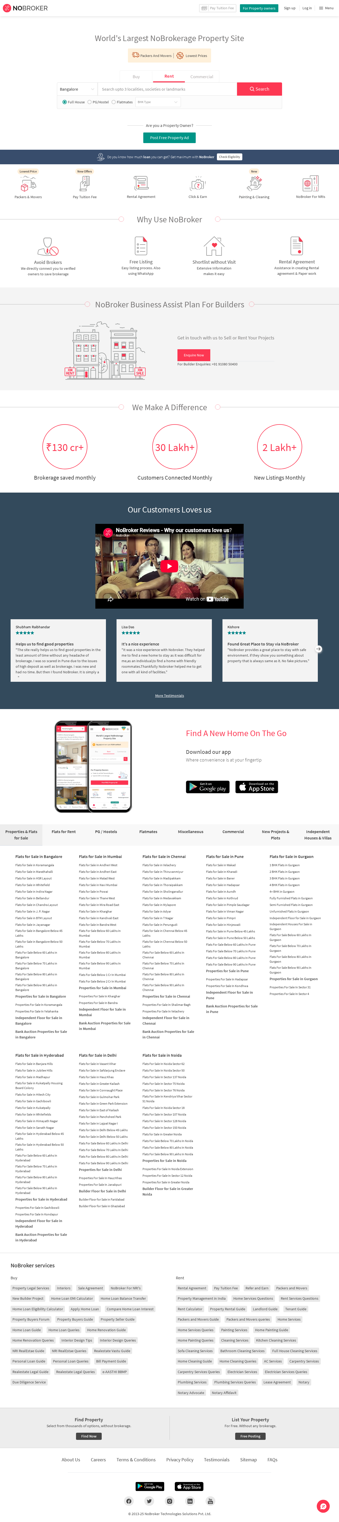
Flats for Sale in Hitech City (33, 1094)
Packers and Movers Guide (198, 1319)
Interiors (63, 1288)
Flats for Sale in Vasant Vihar (97, 1064)
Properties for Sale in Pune (227, 970)
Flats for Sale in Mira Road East (99, 905)
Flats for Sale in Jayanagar (32, 925)
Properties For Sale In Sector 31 (290, 987)
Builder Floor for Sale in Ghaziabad (102, 1206)
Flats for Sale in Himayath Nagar (36, 1121)
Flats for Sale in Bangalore (38, 856)
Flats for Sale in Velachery (159, 865)
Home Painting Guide (271, 1330)
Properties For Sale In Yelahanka (36, 1011)
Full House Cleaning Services (294, 1350)
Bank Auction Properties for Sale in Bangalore (41, 1034)
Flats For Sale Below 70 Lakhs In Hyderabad (36, 1168)
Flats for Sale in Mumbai (100, 856)
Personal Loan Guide (28, 1361)
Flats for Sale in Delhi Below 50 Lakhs (103, 1137)
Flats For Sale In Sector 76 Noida (163, 1090)
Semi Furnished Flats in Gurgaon (291, 905)
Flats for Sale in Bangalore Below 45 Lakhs (39, 933)
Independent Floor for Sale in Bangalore (38, 1020)
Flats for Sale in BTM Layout (33, 918)
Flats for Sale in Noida (162, 1055)
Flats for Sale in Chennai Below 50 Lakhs (164, 944)
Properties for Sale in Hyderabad (41, 1199)
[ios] (189, 1486)
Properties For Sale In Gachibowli (37, 1208)
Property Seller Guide (118, 1319)
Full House (76, 102)
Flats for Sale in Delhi (98, 1055)
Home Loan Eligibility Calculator (37, 1309)
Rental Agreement (192, 1288)
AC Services (273, 1361)
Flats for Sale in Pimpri (221, 918)
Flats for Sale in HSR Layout (33, 878)
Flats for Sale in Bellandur (32, 898)
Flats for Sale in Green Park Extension (103, 1103)
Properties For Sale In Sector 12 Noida (167, 1176)
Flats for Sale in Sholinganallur (162, 891)
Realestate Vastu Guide (112, 1350)
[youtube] (210, 1501)
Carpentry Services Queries (199, 1371)
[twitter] (149, 1501)
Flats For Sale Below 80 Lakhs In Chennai (163, 976)
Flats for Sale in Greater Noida (162, 1134)
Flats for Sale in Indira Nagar (33, 891)
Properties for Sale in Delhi (100, 1169)
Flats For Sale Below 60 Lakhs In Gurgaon (290, 937)
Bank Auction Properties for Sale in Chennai (168, 1034)
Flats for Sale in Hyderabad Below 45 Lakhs (39, 1136)
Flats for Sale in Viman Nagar (225, 911)
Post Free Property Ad (169, 137)
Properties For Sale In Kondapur (36, 1214)
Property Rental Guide (227, 1309)
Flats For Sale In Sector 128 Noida (164, 1121)
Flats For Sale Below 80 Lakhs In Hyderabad (36, 1179)
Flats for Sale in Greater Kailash (99, 1084)
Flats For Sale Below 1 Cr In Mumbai (102, 975)
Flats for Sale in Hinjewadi (223, 925)
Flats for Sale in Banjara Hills (34, 1064)
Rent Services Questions (299, 1298)
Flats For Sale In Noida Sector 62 (163, 1064)
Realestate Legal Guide (30, 1371)
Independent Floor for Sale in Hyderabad (38, 1223)
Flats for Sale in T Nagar (157, 918)
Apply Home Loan (85, 1309)
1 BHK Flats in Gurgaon (285, 865)
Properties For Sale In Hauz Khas (100, 1178)
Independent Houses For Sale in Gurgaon (291, 926)
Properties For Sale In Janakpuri (100, 1185)
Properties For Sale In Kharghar (99, 996)
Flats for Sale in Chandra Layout (36, 905)
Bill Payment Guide (111, 1361)
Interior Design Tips (76, 1340)
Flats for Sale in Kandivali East (98, 918)
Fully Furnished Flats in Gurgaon (291, 898)
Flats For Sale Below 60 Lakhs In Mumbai (100, 933)
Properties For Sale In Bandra (98, 1003)
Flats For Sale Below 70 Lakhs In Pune (231, 951)
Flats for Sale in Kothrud (222, 898)
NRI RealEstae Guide (28, 1350)
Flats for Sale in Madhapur (32, 1077)
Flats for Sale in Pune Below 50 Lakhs (230, 938)
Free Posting (250, 1436)
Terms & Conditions (136, 1460)
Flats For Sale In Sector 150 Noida (164, 1128)
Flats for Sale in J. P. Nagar (32, 911)
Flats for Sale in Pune (225, 856)
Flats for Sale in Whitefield (32, 885)
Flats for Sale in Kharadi (221, 872)
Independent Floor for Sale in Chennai (165, 1020)
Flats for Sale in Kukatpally (33, 1108)
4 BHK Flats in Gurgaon (285, 885)
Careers (98, 1460)
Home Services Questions (253, 1298)
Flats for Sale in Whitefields (33, 1114)
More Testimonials (169, 695)
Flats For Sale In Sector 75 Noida (163, 1084)
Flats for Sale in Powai (93, 891)
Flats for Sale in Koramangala (34, 865)
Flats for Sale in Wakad (221, 865)
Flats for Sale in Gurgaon (292, 856)
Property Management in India (202, 1298)
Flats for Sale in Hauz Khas (96, 1077)
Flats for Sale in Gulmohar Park (99, 1097)
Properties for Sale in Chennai (166, 996)
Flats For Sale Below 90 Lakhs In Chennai (163, 987)
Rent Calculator (190, 1309)
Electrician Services (242, 1371)
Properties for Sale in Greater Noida (165, 1182)
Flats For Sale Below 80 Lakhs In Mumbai (100, 954)
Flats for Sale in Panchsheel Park (100, 1117)
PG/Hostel (101, 102)
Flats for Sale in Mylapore (159, 905)
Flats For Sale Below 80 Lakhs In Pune (231, 958)
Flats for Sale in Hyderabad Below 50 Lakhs (39, 1147)
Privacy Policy (179, 1460)
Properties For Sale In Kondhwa (227, 986)
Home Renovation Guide (106, 1330)
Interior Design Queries (118, 1340)
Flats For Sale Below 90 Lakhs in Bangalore (36, 987)
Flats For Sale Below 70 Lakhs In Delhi (103, 1150)
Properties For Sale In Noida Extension (167, 1169)
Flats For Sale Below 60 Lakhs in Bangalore (36, 954)
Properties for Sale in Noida (164, 1160)
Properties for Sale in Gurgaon (294, 978)
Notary (303, 1382)
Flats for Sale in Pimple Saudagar (227, 905)
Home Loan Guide (26, 1330)
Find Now (88, 1436)
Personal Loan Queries (70, 1361)
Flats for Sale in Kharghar (95, 911)
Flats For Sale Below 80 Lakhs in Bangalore (36, 976)
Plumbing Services (192, 1382)
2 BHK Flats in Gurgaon (285, 872)
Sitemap (248, 1460)
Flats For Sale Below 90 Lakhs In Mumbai (100, 965)
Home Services (289, 1319)
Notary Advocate (191, 1392)
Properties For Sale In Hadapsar (227, 979)
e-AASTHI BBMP (114, 1371)
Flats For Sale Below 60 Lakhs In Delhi (103, 1143)
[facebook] (129, 1501)
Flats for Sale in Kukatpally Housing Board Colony (39, 1085)
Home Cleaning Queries (238, 1361)
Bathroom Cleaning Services (242, 1350)
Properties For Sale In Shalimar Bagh (166, 1005)
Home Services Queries (195, 1330)
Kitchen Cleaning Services (276, 1340)
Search (262, 89)
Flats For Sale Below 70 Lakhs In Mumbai (100, 944)
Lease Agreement (277, 1382)
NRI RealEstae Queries (69, 1350)
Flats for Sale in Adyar (156, 911)
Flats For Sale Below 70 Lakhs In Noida (167, 1141)
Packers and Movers (291, 1288)
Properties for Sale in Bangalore (40, 996)
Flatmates (125, 102)
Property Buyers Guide (75, 1319)
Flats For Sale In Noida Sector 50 (163, 1070)
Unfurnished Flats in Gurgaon (289, 911)
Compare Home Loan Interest (130, 1309)
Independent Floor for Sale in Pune (229, 995)
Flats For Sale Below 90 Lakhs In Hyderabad (36, 1190)
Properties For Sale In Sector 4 (289, 994)
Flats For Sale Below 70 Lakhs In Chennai (163, 965)
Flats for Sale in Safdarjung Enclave (102, 1070)
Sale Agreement (90, 1288)
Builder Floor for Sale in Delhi (102, 1191)
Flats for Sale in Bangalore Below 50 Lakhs (39, 944)
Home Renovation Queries (33, 1340)
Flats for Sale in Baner (220, 878)
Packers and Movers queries (248, 1319)
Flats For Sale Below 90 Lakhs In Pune (231, 964)
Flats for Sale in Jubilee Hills (33, 1070)
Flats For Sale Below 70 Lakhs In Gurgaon (290, 948)
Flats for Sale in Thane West (97, 898)
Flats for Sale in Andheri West (98, 865)
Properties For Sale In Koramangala (38, 1005)
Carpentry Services (304, 1361)
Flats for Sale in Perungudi (159, 925)
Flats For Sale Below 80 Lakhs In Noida (167, 1147)
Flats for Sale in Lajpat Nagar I (98, 1123)
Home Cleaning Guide (195, 1361)
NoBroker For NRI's (126, 1288)
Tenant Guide (295, 1309)
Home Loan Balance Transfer (123, 1298)
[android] (150, 1486)
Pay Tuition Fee (226, 1288)
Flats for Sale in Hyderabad (39, 1055)
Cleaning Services (234, 1340)
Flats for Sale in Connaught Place (101, 1090)
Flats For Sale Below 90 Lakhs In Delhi (103, 1163)
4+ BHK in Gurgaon (282, 891)
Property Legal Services (30, 1288)
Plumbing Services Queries (235, 1382)
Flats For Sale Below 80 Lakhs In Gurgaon (290, 959)
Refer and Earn (257, 1288)
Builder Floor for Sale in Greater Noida (167, 1191)
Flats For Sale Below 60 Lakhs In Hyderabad (36, 1157)
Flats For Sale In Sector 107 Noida (164, 1114)
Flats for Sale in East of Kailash (99, 1110)
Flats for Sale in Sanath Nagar (34, 1128)
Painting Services (234, 1330)
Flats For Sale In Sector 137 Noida (164, 1077)
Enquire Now (194, 355)
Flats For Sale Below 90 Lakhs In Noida (167, 1154)
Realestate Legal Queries (75, 1371)
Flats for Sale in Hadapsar (223, 885)
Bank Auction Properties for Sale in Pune (232, 1009)
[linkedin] (190, 1501)
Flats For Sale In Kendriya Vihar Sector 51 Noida (167, 1098)
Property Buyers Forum (31, 1319)
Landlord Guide (265, 1309)
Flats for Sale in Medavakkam (161, 898)
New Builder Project (27, 1298)
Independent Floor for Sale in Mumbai (102, 1012)
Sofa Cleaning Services (195, 1350)
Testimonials (217, 1460)
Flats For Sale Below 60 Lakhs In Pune (231, 944)
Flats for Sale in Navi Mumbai (98, 885)
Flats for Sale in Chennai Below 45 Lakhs (164, 933)
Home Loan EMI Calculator (72, 1298)
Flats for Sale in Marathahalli (34, 872)
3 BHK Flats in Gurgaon (285, 878)
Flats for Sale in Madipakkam (161, 878)
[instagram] (170, 1501)
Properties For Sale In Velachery (163, 1011)
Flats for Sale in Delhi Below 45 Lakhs (103, 1130)
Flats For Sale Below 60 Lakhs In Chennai (163, 954)
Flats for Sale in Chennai (164, 856)
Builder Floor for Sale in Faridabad (101, 1199)
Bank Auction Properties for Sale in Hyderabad (41, 1237)
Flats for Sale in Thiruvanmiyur (162, 872)
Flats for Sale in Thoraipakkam (162, 885)
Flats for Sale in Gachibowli (33, 1101)
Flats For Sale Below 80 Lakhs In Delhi (103, 1156)
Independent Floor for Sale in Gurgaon (295, 918)
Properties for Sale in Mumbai (102, 987)
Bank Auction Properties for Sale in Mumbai (105, 1026)
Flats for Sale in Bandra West (97, 925)
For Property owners (259, 8)
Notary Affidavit (224, 1392)
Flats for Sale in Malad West (97, 878)
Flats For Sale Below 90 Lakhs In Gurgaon (290, 970)
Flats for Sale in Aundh (221, 891)
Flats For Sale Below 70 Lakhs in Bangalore (36, 965)
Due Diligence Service (29, 1382)
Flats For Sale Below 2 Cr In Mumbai (102, 981)
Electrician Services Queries (286, 1371)
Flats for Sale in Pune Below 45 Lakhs (230, 931)
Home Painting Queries (195, 1340)
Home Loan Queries (63, 1330)
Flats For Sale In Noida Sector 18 (163, 1108)
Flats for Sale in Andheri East (98, 872)
